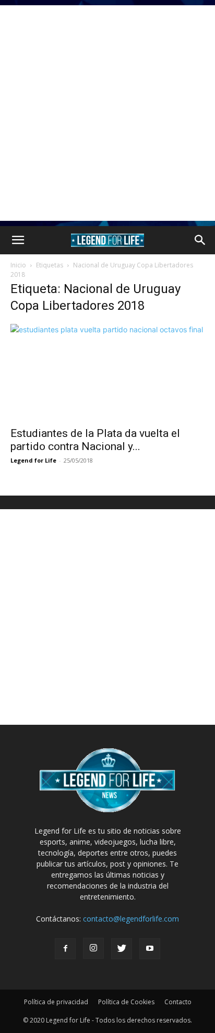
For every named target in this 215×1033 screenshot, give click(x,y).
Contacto (178, 1001)
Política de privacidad (56, 1001)
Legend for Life (33, 460)
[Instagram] (93, 948)
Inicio (18, 265)
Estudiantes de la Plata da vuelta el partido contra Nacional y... (95, 440)
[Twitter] (121, 948)
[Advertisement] (107, 113)
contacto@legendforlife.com (131, 919)
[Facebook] (65, 948)
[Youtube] (149, 948)
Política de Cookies (126, 1001)
